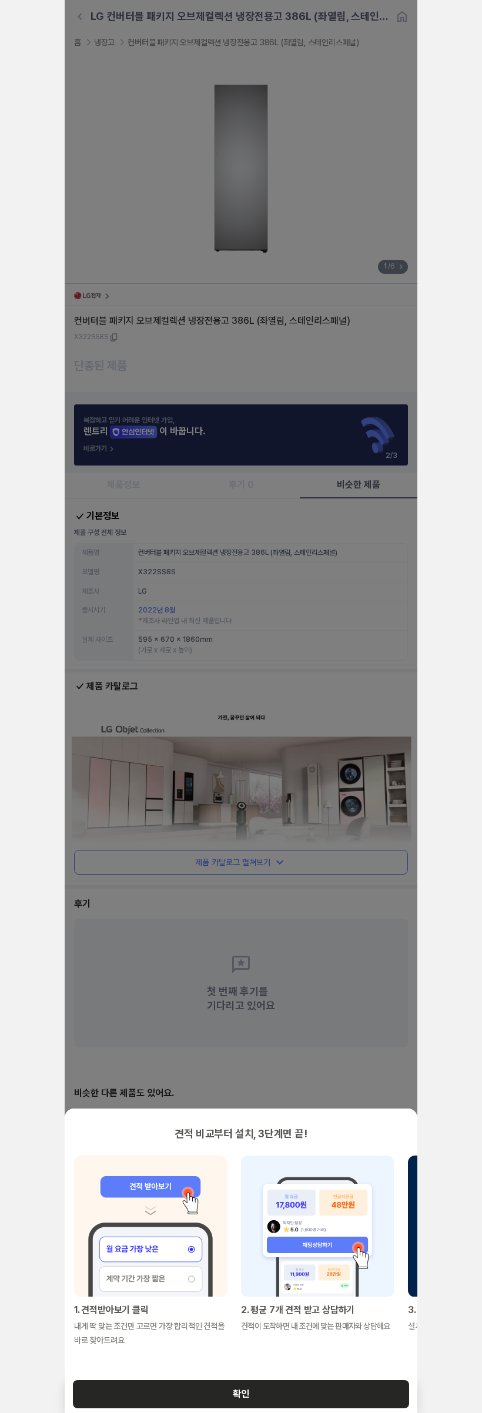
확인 (241, 1393)
